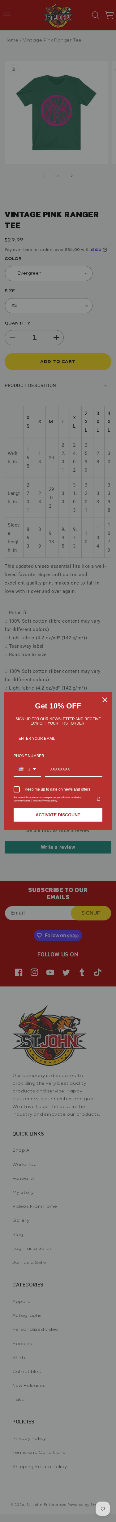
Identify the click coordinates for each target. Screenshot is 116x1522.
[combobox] (27, 769)
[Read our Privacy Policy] (98, 799)
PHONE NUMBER (29, 756)
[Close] (104, 699)
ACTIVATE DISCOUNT (58, 814)
